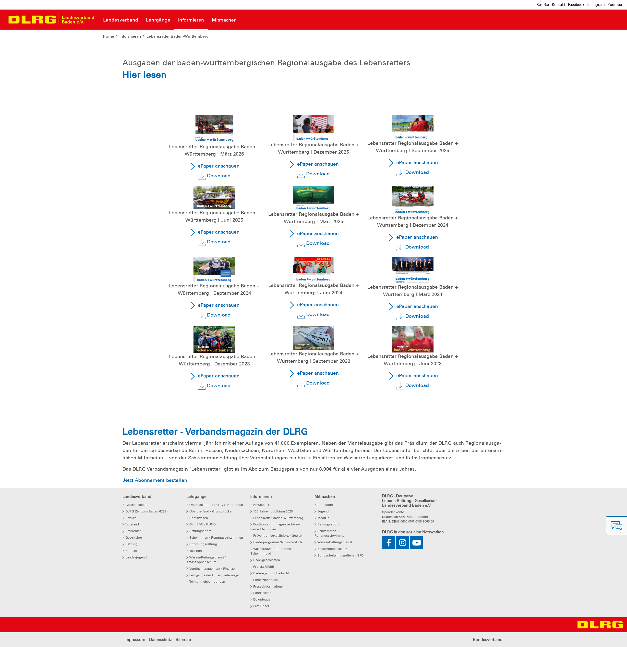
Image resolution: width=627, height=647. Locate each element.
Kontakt (558, 4)
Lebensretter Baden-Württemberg (177, 36)
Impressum (134, 639)
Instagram (596, 4)
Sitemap (183, 639)
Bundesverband (488, 639)
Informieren (130, 36)
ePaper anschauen (218, 166)
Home (108, 36)
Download (217, 176)
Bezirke (542, 4)
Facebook (576, 4)
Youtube (615, 4)
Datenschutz (160, 639)
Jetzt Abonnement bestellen (154, 480)
